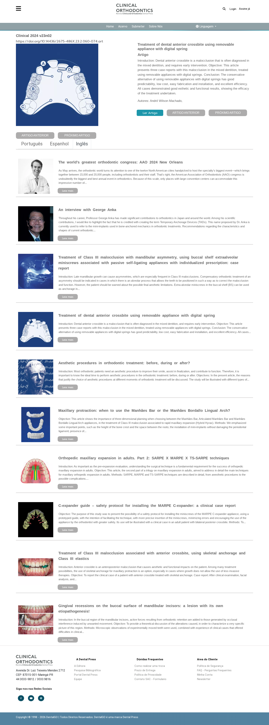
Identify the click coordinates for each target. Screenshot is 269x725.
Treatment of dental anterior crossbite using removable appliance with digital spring (136, 315)
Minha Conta (204, 674)
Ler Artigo (150, 113)
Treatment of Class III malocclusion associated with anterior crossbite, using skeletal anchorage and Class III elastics (151, 556)
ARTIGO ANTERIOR (35, 135)
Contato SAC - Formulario (150, 679)
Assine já (244, 8)
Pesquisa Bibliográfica (87, 670)
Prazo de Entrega (144, 670)
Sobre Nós (155, 26)
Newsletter (203, 679)
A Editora (79, 666)
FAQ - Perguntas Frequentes (214, 670)
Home (110, 26)
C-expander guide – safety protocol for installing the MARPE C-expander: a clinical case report (147, 506)
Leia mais (67, 191)
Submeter (138, 26)
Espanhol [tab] (59, 143)
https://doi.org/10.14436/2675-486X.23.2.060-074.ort (59, 41)
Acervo (122, 26)
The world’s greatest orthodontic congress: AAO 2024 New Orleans (120, 162)
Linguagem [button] (206, 26)
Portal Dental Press (86, 674)
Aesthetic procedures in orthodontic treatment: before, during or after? (124, 363)
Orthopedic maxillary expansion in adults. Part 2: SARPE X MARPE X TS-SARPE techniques (143, 458)
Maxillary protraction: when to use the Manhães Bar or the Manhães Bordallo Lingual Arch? (144, 410)
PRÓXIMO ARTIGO (77, 135)
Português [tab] (32, 143)
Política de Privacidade (148, 674)
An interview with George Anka (87, 210)
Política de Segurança (210, 666)
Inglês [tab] (82, 143)
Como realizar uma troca (149, 666)
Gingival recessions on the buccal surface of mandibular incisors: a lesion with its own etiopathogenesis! (140, 608)
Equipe (78, 679)
